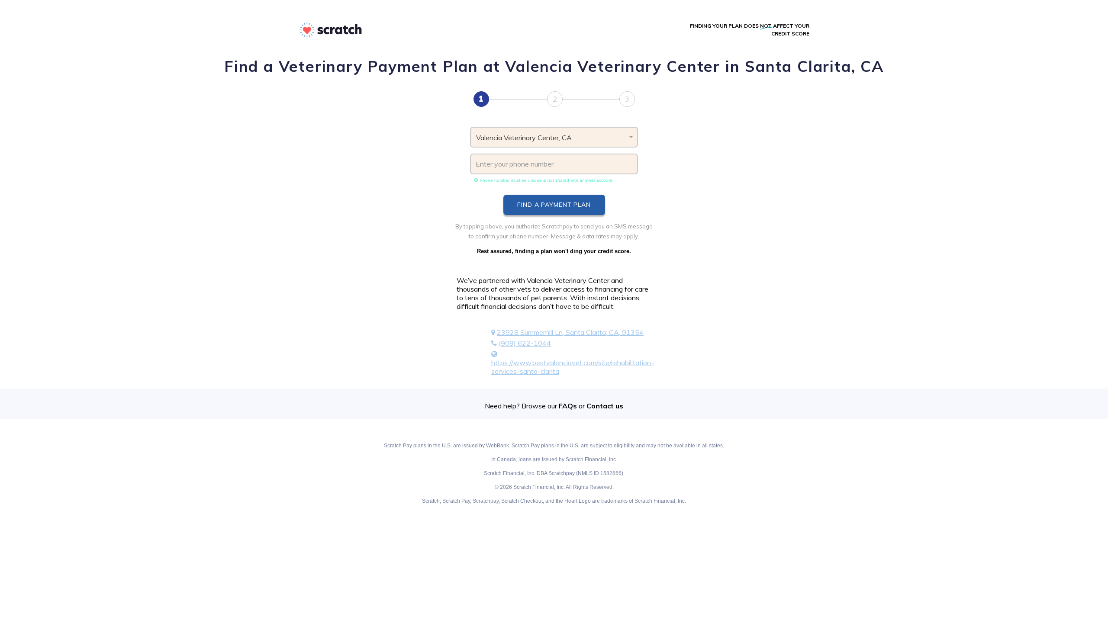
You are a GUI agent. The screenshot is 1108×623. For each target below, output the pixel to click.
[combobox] (554, 137)
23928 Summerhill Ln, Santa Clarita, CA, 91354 (570, 332)
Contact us (604, 405)
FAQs (568, 405)
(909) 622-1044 (525, 343)
